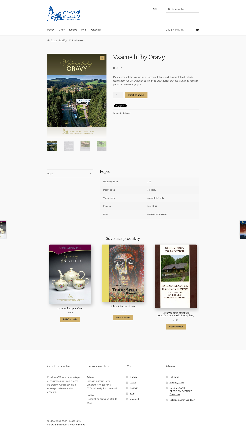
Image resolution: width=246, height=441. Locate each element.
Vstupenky (95, 29)
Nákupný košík (177, 382)
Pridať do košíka (136, 95)
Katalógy (63, 40)
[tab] (70, 174)
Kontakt (73, 29)
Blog (83, 29)
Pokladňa (174, 377)
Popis (50, 173)
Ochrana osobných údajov (182, 400)
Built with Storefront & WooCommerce (66, 424)
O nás (62, 29)
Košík (155, 9)
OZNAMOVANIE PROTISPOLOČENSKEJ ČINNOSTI (181, 391)
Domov (50, 29)
